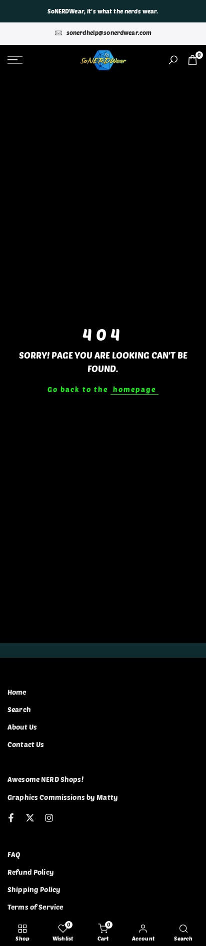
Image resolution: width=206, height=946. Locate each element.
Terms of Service (35, 907)
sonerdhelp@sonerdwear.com (109, 32)
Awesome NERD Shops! (46, 779)
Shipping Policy (34, 889)
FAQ (14, 854)
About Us (22, 727)
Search (19, 709)
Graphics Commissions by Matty (63, 797)
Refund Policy (31, 872)
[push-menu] (15, 60)
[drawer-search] (173, 60)
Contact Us (26, 744)
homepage (134, 389)
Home (17, 692)
